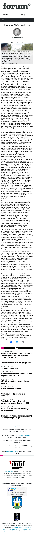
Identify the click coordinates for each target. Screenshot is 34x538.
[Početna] (17, 3)
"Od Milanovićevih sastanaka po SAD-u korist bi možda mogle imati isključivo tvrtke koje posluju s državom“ (17, 529)
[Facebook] (25, 14)
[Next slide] (30, 54)
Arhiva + (5, 14)
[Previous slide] (3, 54)
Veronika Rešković (8, 471)
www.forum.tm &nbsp (12, 451)
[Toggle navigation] (2, 20)
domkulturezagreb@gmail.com (22, 435)
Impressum (17, 426)
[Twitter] (21, 14)
